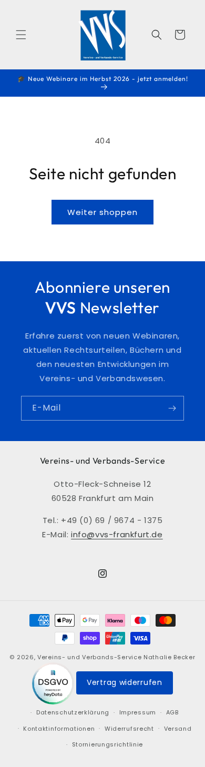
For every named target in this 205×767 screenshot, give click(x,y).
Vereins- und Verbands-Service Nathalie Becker (116, 657)
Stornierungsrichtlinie (107, 744)
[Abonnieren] (171, 408)
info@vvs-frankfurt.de (117, 534)
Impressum (137, 712)
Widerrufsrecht (129, 728)
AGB (172, 712)
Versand (178, 728)
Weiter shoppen (102, 212)
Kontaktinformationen (59, 728)
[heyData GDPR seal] (54, 683)
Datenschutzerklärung (72, 712)
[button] (21, 34)
